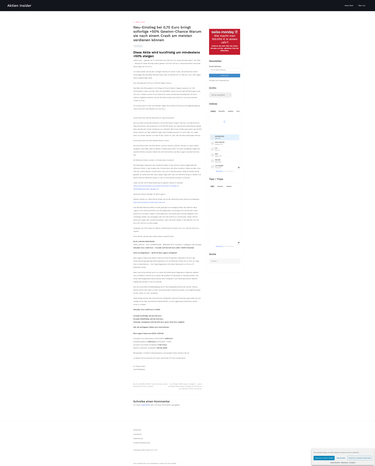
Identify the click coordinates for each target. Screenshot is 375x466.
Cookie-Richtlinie (335, 462)
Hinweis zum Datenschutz (219, 80)
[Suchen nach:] (224, 261)
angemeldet (145, 405)
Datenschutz (344, 462)
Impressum (352, 462)
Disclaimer (137, 430)
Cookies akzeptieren (324, 458)
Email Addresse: (215, 66)
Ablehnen (341, 458)
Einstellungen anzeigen (360, 458)
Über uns (361, 5)
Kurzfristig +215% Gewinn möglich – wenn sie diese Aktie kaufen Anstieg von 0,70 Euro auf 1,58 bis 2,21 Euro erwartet (185, 386)
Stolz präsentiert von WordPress (145, 463)
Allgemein (138, 46)
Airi (165, 463)
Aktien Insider (19, 6)
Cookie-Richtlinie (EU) (141, 443)
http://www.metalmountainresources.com (149, 202)
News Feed (349, 5)
